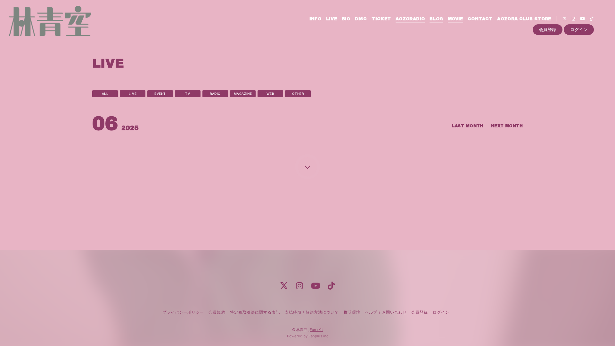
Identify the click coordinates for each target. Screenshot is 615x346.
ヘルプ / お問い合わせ (385, 312)
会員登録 (547, 29)
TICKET (381, 19)
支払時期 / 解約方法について (312, 312)
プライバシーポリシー (183, 312)
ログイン (578, 29)
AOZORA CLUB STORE (524, 19)
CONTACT (480, 19)
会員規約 (217, 312)
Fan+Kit (316, 329)
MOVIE (455, 19)
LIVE (331, 19)
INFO (315, 19)
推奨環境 (352, 312)
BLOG (436, 19)
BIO (346, 19)
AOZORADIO (410, 19)
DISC (361, 19)
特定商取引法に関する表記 (255, 312)
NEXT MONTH (507, 126)
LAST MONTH (467, 126)
